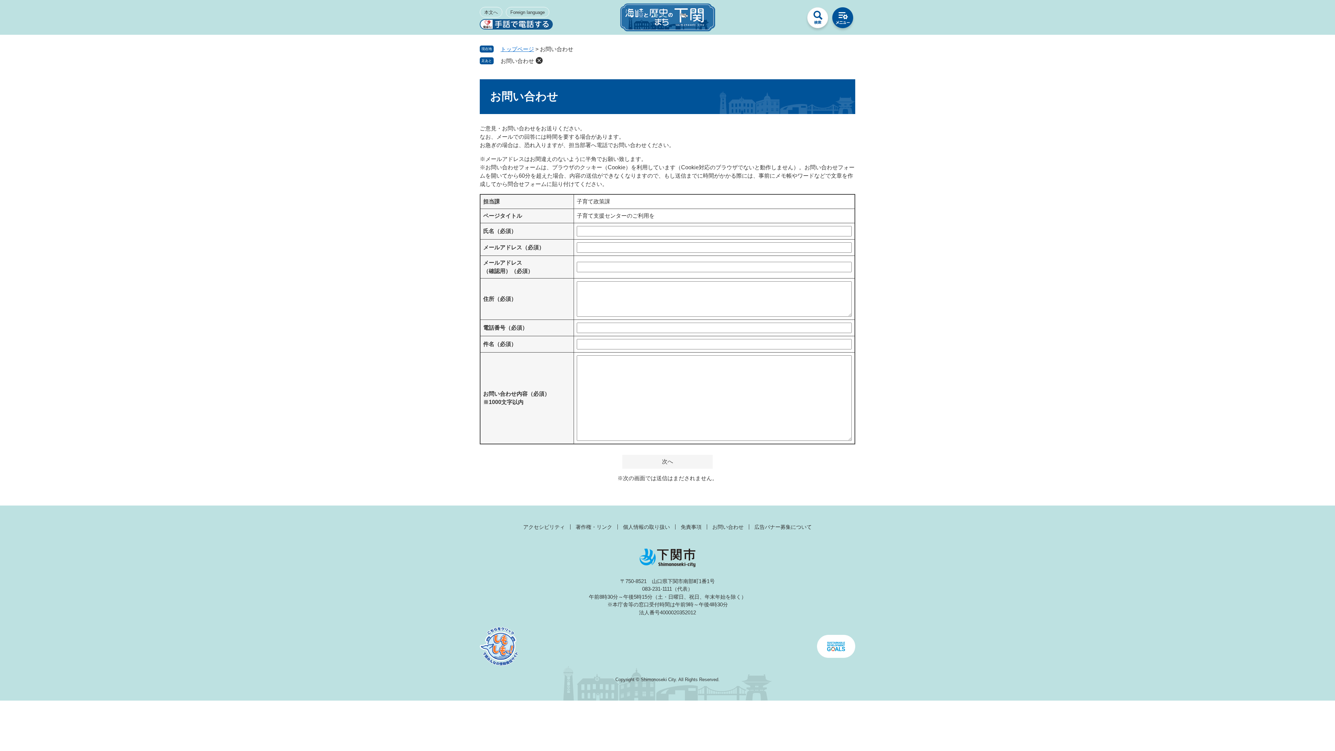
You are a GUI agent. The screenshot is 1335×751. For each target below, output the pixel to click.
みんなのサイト (792, 19)
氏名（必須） (500, 231)
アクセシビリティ (544, 527)
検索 (817, 19)
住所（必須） (500, 299)
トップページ (517, 49)
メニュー (842, 19)
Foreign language (527, 12)
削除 (539, 60)
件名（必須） (500, 344)
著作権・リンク (594, 527)
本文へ (491, 12)
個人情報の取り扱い (646, 527)
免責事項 (691, 527)
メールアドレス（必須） (513, 247)
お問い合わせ (517, 61)
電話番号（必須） (505, 328)
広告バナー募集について (783, 527)
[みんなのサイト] (792, 19)
